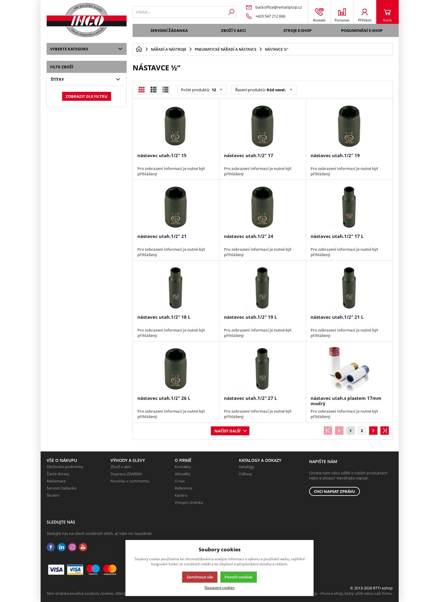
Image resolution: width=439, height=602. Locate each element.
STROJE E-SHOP (297, 30)
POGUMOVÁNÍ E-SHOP (362, 30)
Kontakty (183, 466)
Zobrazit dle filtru (87, 96)
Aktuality (183, 473)
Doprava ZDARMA (126, 473)
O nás (180, 481)
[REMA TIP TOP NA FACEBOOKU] (51, 547)
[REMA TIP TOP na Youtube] (83, 547)
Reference (183, 488)
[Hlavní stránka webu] (139, 49)
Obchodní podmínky (65, 466)
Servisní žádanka (169, 30)
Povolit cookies (238, 577)
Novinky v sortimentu (129, 481)
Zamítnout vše (200, 577)
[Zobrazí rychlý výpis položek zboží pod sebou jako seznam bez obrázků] (165, 89)
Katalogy (246, 466)
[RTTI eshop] (87, 20)
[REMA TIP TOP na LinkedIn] (61, 547)
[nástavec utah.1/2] (175, 126)
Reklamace (56, 481)
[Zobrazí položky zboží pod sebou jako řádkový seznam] (153, 89)
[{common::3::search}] (231, 12)
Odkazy (245, 473)
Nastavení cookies (220, 587)
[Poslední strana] (384, 430)
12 (213, 89)
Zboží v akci (233, 30)
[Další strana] (373, 430)
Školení (53, 495)
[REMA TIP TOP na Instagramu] (72, 547)
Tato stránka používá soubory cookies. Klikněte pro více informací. (105, 593)
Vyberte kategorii (69, 49)
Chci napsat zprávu (334, 491)
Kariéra (181, 495)
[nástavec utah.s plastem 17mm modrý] (349, 368)
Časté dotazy (58, 473)
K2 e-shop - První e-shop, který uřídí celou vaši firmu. (346, 593)
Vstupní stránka (189, 502)
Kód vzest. (276, 89)
